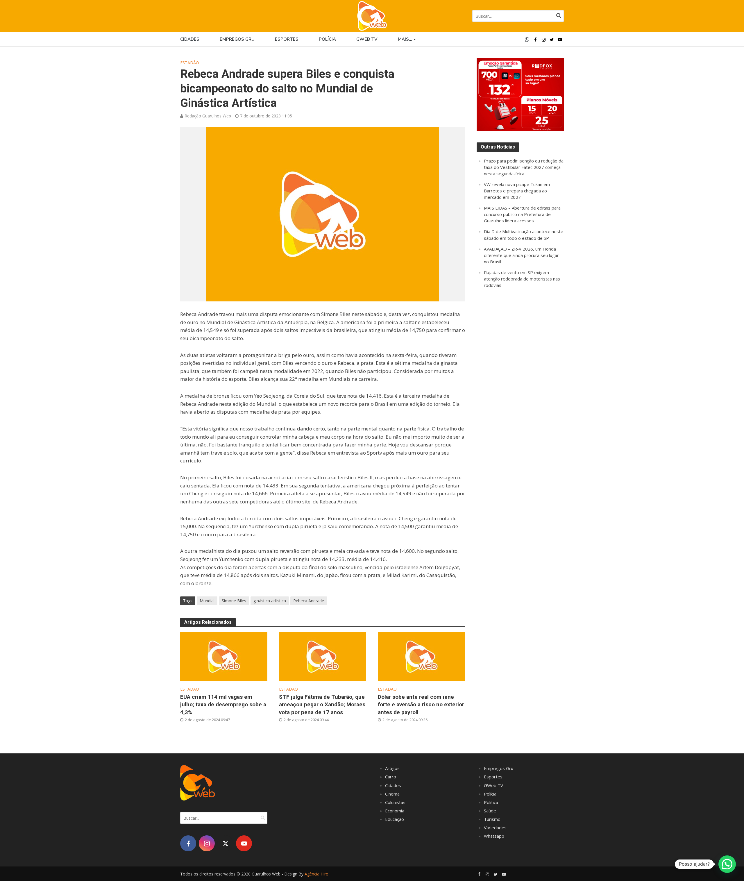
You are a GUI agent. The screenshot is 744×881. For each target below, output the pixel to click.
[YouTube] (244, 843)
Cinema (392, 794)
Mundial (207, 600)
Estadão (189, 62)
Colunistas (395, 802)
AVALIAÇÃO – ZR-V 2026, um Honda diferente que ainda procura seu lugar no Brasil (521, 255)
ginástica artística (269, 600)
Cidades (189, 39)
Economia (394, 811)
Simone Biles (234, 600)
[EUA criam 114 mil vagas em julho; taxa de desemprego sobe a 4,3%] (223, 655)
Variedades (495, 827)
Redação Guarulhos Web (208, 116)
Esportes (286, 39)
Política (491, 802)
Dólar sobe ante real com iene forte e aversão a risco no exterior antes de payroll (421, 705)
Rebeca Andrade (308, 600)
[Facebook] (188, 843)
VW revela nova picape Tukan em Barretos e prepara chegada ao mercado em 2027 (517, 190)
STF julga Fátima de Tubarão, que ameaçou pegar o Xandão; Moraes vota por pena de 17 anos (322, 705)
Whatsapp (494, 836)
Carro (390, 777)
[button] (727, 864)
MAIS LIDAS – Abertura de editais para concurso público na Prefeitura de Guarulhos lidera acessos (522, 214)
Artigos (392, 768)
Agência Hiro (316, 874)
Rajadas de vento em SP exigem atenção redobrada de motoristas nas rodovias (522, 278)
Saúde (490, 811)
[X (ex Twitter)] (225, 843)
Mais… (405, 39)
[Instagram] (207, 843)
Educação (394, 819)
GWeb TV (493, 785)
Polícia (327, 39)
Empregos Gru (237, 39)
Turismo (492, 819)
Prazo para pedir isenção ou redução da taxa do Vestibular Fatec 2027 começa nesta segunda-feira (524, 167)
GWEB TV (367, 39)
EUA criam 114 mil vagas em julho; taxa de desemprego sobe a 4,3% (223, 705)
